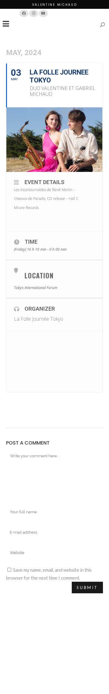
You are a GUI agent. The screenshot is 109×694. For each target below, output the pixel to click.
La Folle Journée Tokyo (38, 319)
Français (60, 13)
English (79, 13)
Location (39, 275)
